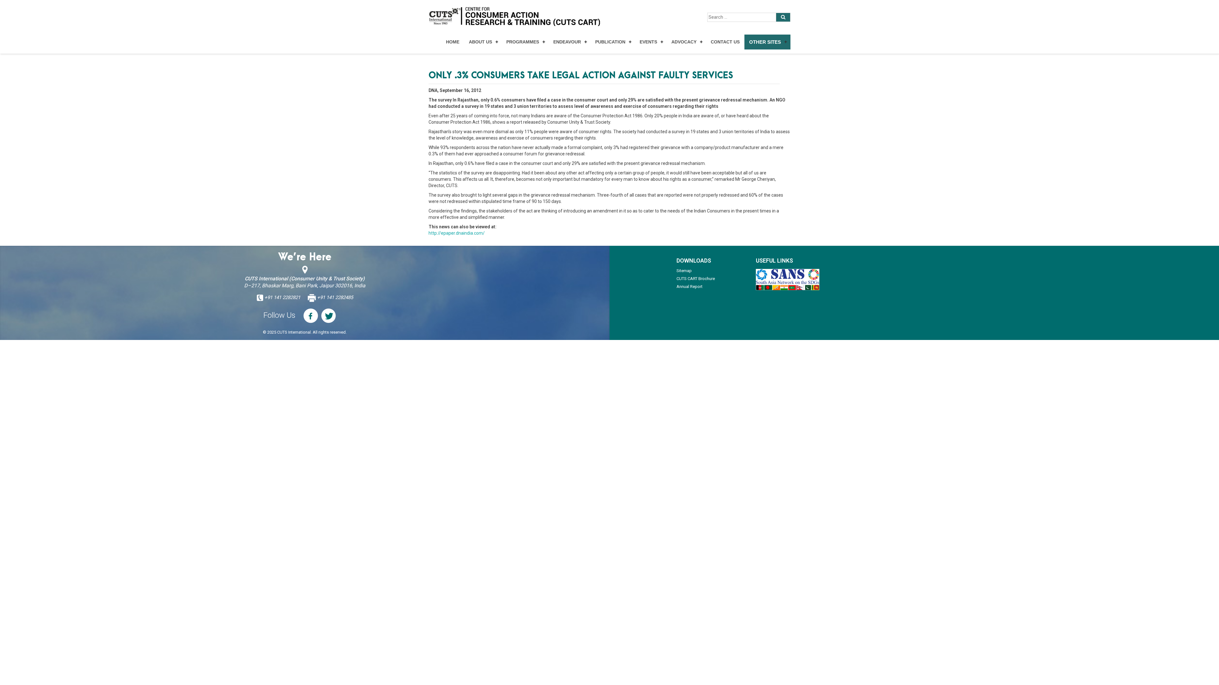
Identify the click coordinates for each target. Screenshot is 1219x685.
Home (452, 41)
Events (648, 41)
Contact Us (725, 41)
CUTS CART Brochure (695, 278)
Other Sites (765, 42)
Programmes (522, 41)
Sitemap (684, 270)
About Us (480, 41)
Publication (610, 41)
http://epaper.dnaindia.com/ (457, 233)
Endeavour (567, 41)
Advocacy (683, 41)
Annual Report (689, 286)
